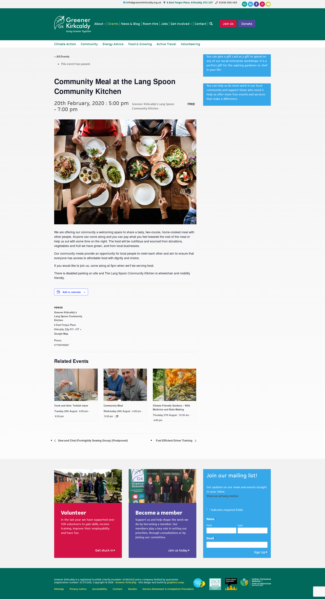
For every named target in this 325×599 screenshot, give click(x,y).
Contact (117, 589)
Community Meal (113, 405)
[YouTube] (268, 4)
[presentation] (76, 385)
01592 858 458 (228, 2)
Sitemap (59, 589)
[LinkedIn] (250, 4)
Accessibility (99, 589)
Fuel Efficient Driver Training (174, 440)
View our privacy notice (222, 496)
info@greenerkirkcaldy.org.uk (144, 2)
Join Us (228, 24)
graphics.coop (175, 582)
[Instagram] (262, 4)
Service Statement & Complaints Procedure (168, 589)
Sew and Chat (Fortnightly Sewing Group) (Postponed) (92, 440)
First (209, 525)
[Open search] (210, 23)
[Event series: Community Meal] (117, 416)
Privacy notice (78, 589)
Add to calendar (71, 292)
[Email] (244, 4)
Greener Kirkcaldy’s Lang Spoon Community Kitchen (68, 316)
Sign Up (259, 552)
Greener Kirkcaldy (72, 22)
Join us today (178, 550)
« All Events (61, 56)
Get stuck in (104, 550)
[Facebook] (256, 4)
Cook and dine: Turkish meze (71, 405)
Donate (246, 24)
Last (240, 525)
